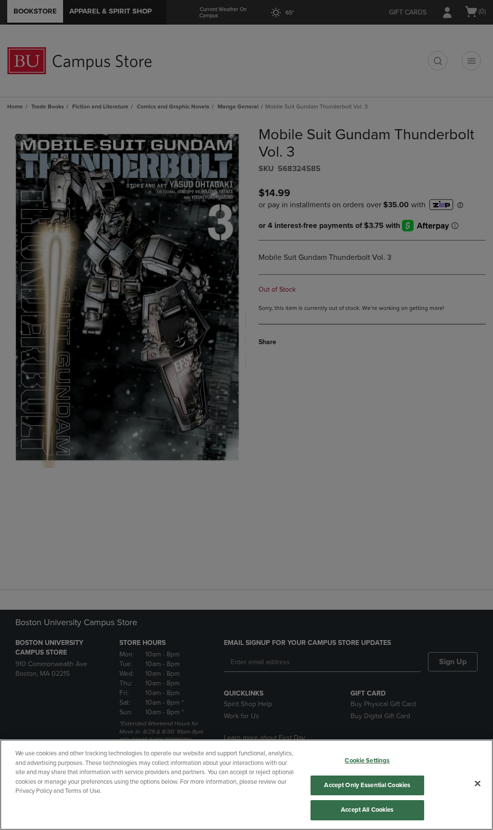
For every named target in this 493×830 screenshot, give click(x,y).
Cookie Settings (367, 760)
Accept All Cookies (367, 810)
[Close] (477, 783)
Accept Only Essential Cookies (367, 785)
